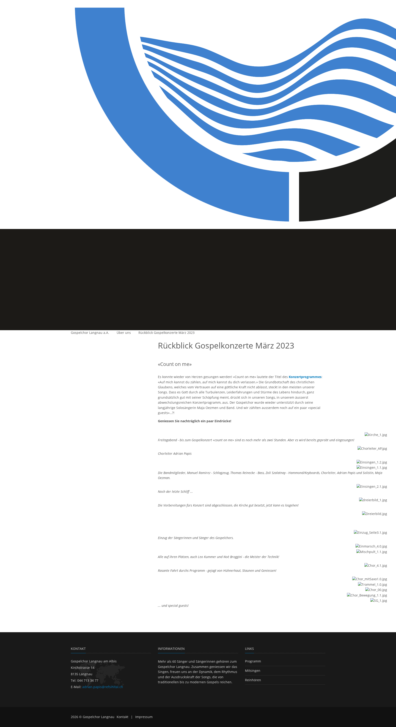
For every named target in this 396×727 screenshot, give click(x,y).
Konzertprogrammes (305, 377)
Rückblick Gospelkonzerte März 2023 (166, 332)
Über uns (124, 332)
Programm (253, 661)
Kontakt (122, 717)
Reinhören (253, 680)
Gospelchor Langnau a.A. (90, 332)
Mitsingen (252, 670)
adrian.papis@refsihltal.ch (102, 687)
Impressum (144, 717)
